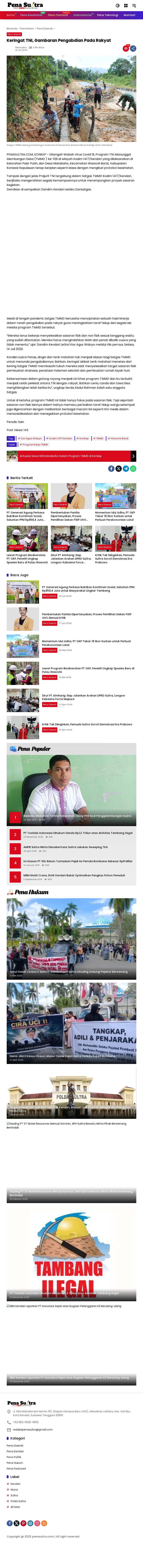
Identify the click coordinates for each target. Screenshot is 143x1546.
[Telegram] (126, 468)
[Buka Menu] (126, 5)
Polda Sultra (18, 1501)
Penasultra (21, 47)
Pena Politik (14, 1457)
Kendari (15, 1484)
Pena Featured (16, 1468)
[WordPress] (30, 1523)
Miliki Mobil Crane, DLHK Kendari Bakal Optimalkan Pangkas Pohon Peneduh (74, 875)
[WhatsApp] (133, 468)
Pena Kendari (15, 1451)
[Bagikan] (133, 48)
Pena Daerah (14, 34)
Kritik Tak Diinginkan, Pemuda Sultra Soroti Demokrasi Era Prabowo (114, 558)
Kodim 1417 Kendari (60, 438)
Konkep (84, 438)
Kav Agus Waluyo (31, 438)
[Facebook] (111, 468)
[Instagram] (37, 1523)
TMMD (99, 438)
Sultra (14, 1495)
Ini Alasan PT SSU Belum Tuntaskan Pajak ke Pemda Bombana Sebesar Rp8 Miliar (78, 861)
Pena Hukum (15, 1463)
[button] (117, 5)
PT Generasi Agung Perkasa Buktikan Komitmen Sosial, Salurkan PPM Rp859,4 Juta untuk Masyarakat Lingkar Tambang (25, 516)
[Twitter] (118, 468)
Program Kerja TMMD (35, 444)
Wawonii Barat (119, 438)
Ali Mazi (15, 1507)
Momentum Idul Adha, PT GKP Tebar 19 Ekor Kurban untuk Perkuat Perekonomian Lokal (115, 516)
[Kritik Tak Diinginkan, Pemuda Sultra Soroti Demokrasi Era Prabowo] (115, 539)
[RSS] (44, 1523)
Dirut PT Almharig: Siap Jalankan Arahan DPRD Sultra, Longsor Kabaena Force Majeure (71, 558)
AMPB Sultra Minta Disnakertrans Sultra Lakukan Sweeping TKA (65, 847)
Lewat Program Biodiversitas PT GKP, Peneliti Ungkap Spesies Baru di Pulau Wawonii (27, 558)
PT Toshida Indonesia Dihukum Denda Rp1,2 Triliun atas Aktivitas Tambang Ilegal (78, 833)
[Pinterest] (23, 1523)
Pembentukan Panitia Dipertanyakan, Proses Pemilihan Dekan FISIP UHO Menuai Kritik (68, 516)
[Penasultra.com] (25, 5)
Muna (14, 1490)
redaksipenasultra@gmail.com (33, 1429)
